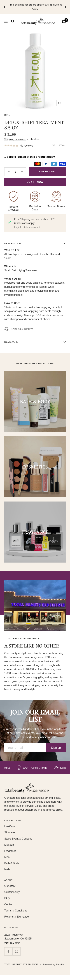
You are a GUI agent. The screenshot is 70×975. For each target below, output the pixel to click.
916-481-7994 (12, 942)
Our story (9, 885)
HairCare (9, 826)
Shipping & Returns (22, 328)
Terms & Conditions (15, 910)
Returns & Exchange (16, 916)
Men (7, 856)
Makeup (9, 844)
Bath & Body (11, 863)
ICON (7, 115)
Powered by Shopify (53, 964)
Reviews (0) (11, 342)
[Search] (12, 21)
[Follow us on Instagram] (16, 951)
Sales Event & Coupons (18, 838)
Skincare (9, 832)
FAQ (7, 898)
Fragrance (10, 850)
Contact (8, 904)
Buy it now (35, 182)
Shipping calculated (15, 139)
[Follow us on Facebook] (8, 951)
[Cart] (64, 21)
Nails (7, 869)
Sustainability (12, 891)
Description (12, 243)
